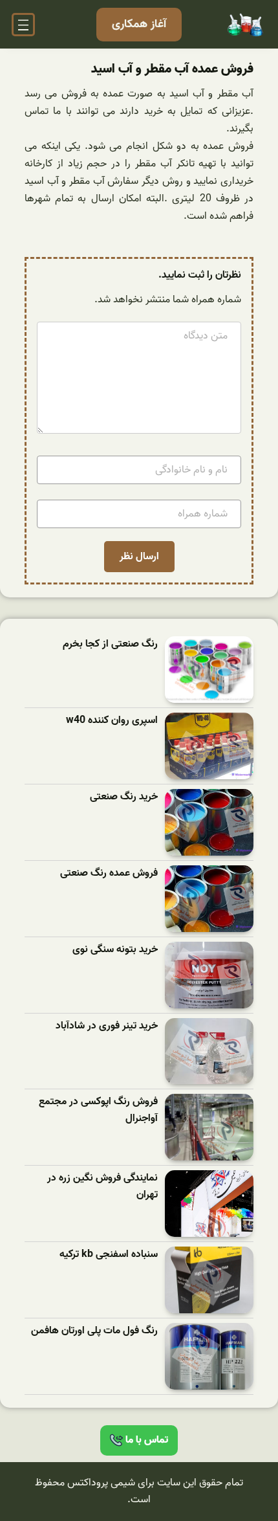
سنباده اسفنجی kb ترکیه (108, 1255)
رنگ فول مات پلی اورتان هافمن (94, 1331)
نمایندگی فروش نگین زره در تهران (102, 1186)
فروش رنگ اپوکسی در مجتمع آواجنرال (98, 1110)
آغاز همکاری (139, 24)
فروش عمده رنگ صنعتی (109, 873)
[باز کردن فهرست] (23, 24)
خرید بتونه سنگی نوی (115, 950)
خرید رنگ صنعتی (124, 797)
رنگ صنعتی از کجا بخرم (110, 644)
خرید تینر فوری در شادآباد (107, 1026)
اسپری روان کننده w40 (112, 721)
